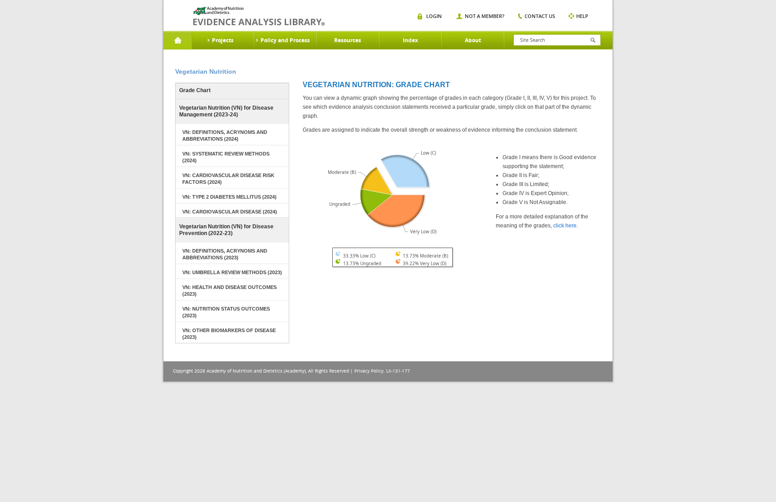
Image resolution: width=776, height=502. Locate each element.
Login (434, 16)
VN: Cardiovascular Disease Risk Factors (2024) (228, 179)
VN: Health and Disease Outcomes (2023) (229, 290)
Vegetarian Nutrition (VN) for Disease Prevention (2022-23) (226, 229)
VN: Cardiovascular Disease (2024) (229, 211)
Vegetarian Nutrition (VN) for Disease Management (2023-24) (226, 111)
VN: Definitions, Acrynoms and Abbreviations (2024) (224, 135)
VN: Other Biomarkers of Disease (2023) (229, 334)
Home (177, 40)
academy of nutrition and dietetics (259, 16)
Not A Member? (484, 16)
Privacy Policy (369, 371)
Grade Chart (195, 90)
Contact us (540, 16)
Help (582, 16)
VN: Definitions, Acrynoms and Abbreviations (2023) (224, 254)
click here (565, 225)
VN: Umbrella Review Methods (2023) (232, 272)
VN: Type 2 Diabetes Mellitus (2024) (229, 197)
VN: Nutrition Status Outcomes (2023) (226, 312)
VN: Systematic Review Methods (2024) (225, 157)
